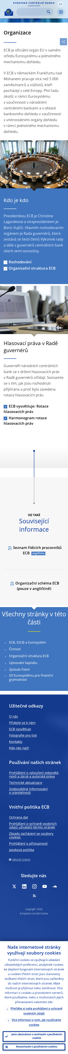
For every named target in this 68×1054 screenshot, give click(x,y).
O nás (13, 716)
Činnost (15, 649)
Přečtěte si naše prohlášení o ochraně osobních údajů (36, 1011)
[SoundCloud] (54, 886)
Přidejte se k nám (22, 723)
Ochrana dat (18, 817)
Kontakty (15, 742)
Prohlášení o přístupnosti (28, 843)
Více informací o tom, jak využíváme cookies (36, 1023)
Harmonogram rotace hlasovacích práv (25, 421)
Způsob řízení (19, 669)
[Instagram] (34, 886)
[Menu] (61, 12)
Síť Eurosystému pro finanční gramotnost (31, 677)
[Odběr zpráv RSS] (34, 895)
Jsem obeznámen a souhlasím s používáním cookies (36, 1036)
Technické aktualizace (25, 783)
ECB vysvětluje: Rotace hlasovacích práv (26, 409)
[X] (14, 886)
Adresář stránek (21, 859)
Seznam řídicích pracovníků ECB (37, 550)
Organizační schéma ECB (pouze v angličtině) (37, 586)
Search (48, 12)
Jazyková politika (21, 850)
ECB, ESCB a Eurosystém (27, 642)
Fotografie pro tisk (23, 735)
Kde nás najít (19, 748)
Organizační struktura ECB (32, 268)
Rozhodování (20, 262)
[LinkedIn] (24, 886)
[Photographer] (65, 185)
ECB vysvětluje (20, 729)
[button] (60, 4)
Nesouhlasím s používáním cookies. (37, 1047)
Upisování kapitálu (23, 663)
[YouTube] (44, 886)
